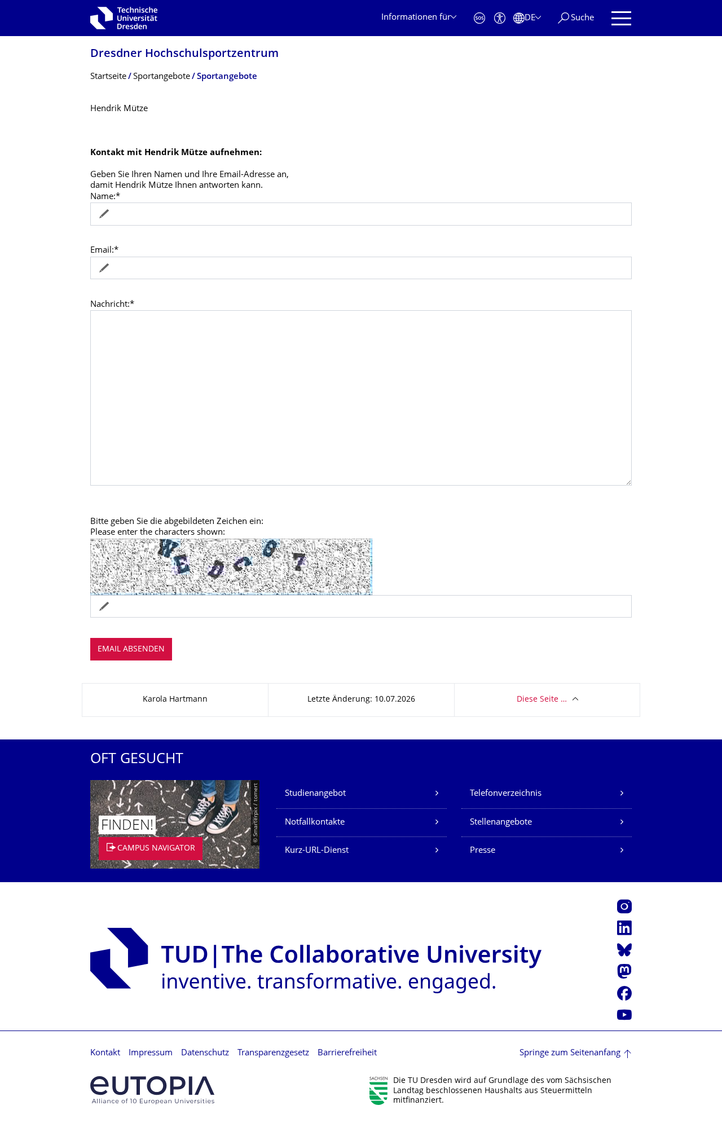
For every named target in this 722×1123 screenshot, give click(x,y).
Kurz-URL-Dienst (317, 851)
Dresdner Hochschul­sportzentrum (184, 54)
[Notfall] (479, 18)
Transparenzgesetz (273, 1053)
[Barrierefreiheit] (500, 18)
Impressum (151, 1053)
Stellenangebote (501, 822)
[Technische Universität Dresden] (123, 18)
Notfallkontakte (315, 822)
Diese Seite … (542, 699)
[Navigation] (621, 18)
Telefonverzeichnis (506, 794)
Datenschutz (205, 1053)
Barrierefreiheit (347, 1053)
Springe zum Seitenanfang (570, 1053)
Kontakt (105, 1053)
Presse (482, 851)
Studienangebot (315, 794)
